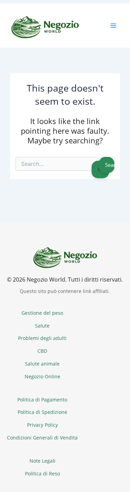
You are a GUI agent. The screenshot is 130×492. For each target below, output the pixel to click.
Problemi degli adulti (42, 338)
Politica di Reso (42, 473)
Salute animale (42, 363)
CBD (42, 351)
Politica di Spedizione (42, 412)
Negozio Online (42, 376)
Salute (42, 325)
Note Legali (42, 460)
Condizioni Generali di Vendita (42, 437)
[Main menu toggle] (113, 26)
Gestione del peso (42, 313)
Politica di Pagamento (42, 399)
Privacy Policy (42, 425)
